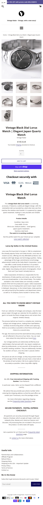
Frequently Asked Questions (22, 401)
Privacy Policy (6, 466)
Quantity (21, 150)
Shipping (18, 145)
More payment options (21, 171)
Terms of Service (7, 468)
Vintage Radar (20, 494)
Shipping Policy (7, 461)
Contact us (5, 470)
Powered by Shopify (30, 494)
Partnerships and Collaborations (12, 455)
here (34, 338)
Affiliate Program (7, 457)
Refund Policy (6, 459)
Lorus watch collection (21, 239)
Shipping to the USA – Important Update (15, 463)
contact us (15, 438)
